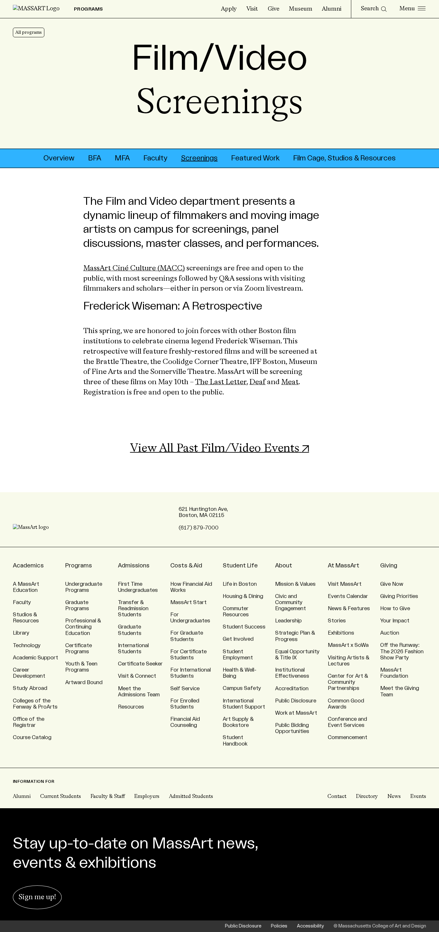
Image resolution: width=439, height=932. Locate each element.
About (283, 565)
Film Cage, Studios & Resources (344, 158)
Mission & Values (295, 584)
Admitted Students (191, 796)
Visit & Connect (137, 676)
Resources (131, 707)
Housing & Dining (243, 596)
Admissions (133, 565)
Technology (27, 645)
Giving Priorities (399, 596)
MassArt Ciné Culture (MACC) (134, 268)
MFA (122, 158)
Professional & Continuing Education (83, 627)
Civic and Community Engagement (290, 602)
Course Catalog (32, 737)
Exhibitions (341, 633)
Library (21, 633)
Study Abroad (30, 688)
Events (418, 796)
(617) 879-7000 (199, 527)
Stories (337, 620)
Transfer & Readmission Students (133, 608)
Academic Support (35, 657)
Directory (367, 796)
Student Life (240, 565)
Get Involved (238, 639)
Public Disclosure (295, 700)
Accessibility (310, 926)
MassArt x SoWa (348, 645)
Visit (252, 9)
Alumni (331, 9)
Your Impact (394, 620)
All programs (28, 32)
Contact (336, 796)
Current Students (60, 796)
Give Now (391, 584)
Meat (290, 382)
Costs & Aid (186, 565)
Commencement (347, 737)
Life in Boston (240, 584)
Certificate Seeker (140, 663)
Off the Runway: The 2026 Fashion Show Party (402, 651)
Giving (388, 565)
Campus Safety (242, 688)
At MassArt (343, 565)
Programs (78, 565)
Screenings (199, 158)
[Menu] (412, 9)
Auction (389, 633)
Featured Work (255, 158)
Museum (300, 9)
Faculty (155, 158)
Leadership (288, 620)
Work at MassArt (296, 713)
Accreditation (292, 688)
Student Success (244, 626)
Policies (279, 926)
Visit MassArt (345, 584)
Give (273, 9)
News (394, 796)
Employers (146, 796)
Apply (229, 9)
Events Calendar (348, 596)
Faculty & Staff (108, 796)
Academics (28, 565)
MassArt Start (188, 602)
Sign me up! (37, 897)
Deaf (257, 382)
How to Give (395, 608)
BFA (94, 158)
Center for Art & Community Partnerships (348, 682)
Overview (59, 158)
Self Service (185, 688)
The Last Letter (220, 382)
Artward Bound (84, 682)
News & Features (349, 608)
